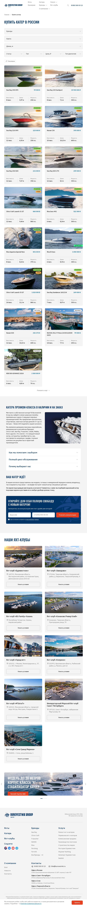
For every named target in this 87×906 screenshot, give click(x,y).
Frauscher (35, 839)
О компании (43, 9)
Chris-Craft (35, 835)
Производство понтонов (67, 842)
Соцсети (8, 843)
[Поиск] (68, 5)
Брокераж (31, 5)
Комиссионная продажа (67, 839)
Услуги (52, 2)
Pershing (34, 848)
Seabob (61, 858)
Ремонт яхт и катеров (66, 832)
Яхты (30, 2)
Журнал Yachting (64, 852)
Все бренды (35, 855)
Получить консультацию (67, 515)
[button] (1, 784)
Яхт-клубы (54, 5)
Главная (6, 14)
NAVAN (33, 842)
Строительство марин (66, 845)
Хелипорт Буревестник (67, 855)
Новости (7, 871)
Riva (32, 845)
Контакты (8, 874)
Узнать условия (23, 584)
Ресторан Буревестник (66, 848)
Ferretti (34, 852)
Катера (41, 2)
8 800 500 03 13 (40, 866)
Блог (6, 867)
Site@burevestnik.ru (58, 866)
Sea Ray (34, 832)
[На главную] (13, 5)
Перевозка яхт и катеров (67, 835)
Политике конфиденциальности (30, 903)
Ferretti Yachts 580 (17, 794)
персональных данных (32, 519)
